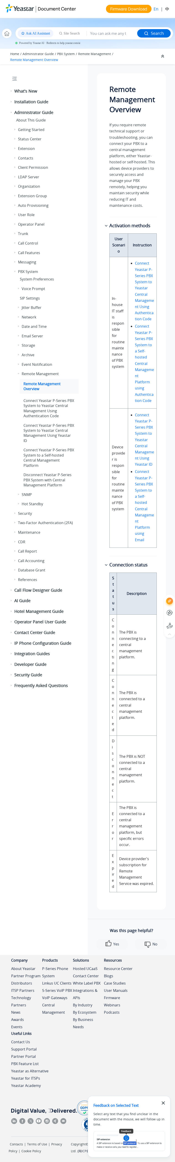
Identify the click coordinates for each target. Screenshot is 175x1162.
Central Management (53, 1009)
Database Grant (31, 570)
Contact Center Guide (34, 632)
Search (157, 33)
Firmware (112, 997)
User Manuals (116, 990)
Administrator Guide (38, 54)
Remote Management (94, 54)
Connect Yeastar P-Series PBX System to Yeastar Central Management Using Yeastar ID (144, 439)
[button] (11, 91)
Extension (26, 148)
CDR (21, 541)
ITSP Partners (22, 990)
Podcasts (112, 1012)
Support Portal (161, 622)
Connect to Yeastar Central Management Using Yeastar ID (48, 433)
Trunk (23, 233)
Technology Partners (21, 1001)
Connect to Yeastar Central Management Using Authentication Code (48, 408)
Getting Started (31, 129)
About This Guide (31, 120)
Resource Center (118, 968)
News (16, 1012)
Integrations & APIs (85, 994)
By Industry (82, 1005)
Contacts (25, 158)
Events (17, 1026)
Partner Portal (23, 1056)
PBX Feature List (25, 1063)
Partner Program (26, 975)
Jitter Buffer (31, 307)
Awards (17, 1019)
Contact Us (20, 1041)
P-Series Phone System (55, 972)
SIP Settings (30, 298)
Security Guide (28, 674)
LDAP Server (28, 176)
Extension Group (32, 195)
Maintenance (29, 532)
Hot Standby (32, 503)
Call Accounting (31, 560)
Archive (28, 354)
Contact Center (86, 975)
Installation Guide (31, 101)
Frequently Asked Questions (41, 685)
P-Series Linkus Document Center (161, 609)
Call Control (28, 243)
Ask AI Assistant (161, 597)
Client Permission (33, 167)
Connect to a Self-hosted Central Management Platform (48, 457)
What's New (25, 91)
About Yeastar (23, 968)
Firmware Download (128, 9)
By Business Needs (83, 1023)
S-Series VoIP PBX (57, 990)
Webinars (112, 1005)
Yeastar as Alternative (30, 1071)
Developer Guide (30, 664)
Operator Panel (31, 224)
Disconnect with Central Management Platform (47, 480)
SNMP (27, 494)
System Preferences (37, 279)
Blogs (108, 975)
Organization (29, 186)
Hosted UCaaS (85, 968)
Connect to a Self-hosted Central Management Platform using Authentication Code (144, 363)
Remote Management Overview (34, 60)
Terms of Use (37, 1144)
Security (25, 513)
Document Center (57, 9)
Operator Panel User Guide (40, 621)
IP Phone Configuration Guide (42, 643)
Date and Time (34, 326)
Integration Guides (32, 653)
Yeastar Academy (26, 1085)
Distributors (21, 983)
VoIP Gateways (54, 997)
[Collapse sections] (163, 56)
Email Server (32, 335)
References (27, 579)
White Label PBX (86, 983)
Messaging (27, 262)
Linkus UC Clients (57, 983)
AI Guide (22, 600)
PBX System (66, 54)
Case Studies (115, 983)
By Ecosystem (84, 1012)
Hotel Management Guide (39, 611)
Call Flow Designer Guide (38, 590)
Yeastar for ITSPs (25, 1078)
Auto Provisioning (33, 205)
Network (29, 317)
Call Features (29, 252)
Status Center (29, 138)
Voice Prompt (33, 288)
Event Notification (37, 364)
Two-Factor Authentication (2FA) (45, 522)
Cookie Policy (31, 1151)
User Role (26, 214)
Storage (28, 345)
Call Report (27, 551)
